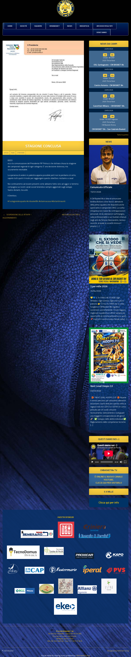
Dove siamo (102, 32)
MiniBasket (55, 26)
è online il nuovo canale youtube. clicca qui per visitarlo (109, 479)
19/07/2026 (95, 191)
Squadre (38, 26)
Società (23, 26)
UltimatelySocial (83, 655)
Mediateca (84, 26)
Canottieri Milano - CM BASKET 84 (108, 105)
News (69, 26)
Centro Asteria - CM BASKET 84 (108, 85)
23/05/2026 (109, 90)
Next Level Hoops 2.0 (101, 386)
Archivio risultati (105, 26)
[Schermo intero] (125, 462)
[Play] (92, 462)
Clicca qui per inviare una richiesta (64, 636)
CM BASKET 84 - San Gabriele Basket (108, 129)
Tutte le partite (122, 134)
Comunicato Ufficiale (101, 187)
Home (10, 26)
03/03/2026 (95, 390)
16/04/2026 (95, 290)
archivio (6, 153)
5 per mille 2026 (98, 286)
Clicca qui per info (109, 502)
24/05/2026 (109, 49)
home (12, 153)
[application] (108, 453)
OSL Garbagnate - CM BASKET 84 (109, 64)
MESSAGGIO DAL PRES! (72, 214)
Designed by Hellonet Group (118, 650)
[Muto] (121, 462)
